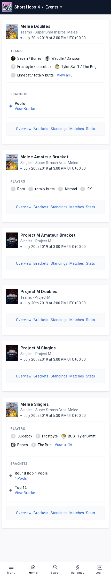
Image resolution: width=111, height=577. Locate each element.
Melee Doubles (35, 26)
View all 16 (64, 445)
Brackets (19, 94)
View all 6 (65, 75)
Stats (90, 129)
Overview (23, 129)
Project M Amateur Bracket (47, 235)
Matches (76, 129)
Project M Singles (38, 348)
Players (18, 181)
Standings (59, 129)
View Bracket (26, 109)
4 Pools (21, 478)
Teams (16, 51)
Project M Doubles (39, 291)
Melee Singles (34, 404)
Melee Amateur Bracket (44, 156)
